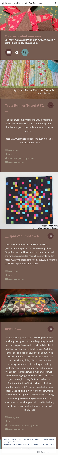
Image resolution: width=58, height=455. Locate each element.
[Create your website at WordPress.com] (29, 3)
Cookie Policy (49, 444)
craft (22, 158)
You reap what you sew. (23, 36)
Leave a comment (16, 162)
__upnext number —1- (22, 236)
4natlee (12, 154)
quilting (29, 158)
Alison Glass (14, 425)
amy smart (13, 158)
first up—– (13, 329)
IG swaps (25, 425)
